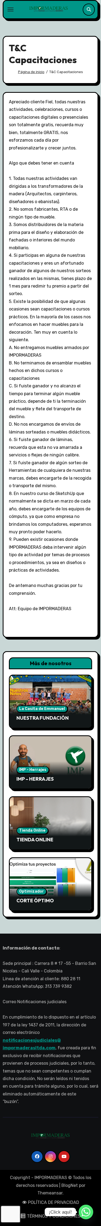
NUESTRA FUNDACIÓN (42, 718)
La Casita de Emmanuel (42, 708)
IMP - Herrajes (32, 769)
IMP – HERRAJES (35, 779)
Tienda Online (32, 830)
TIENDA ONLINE (34, 839)
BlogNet (69, 1185)
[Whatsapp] (86, 1212)
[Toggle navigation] (10, 9)
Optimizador (31, 891)
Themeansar (49, 1193)
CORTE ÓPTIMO (35, 900)
